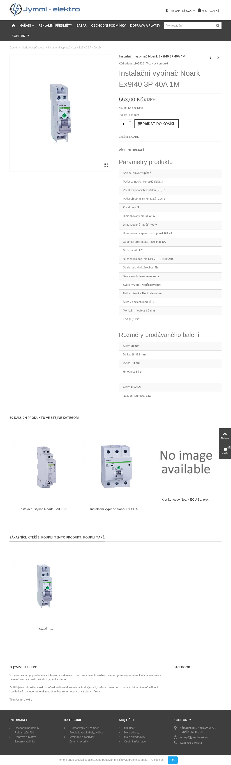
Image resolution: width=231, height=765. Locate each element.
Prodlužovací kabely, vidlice (86, 732)
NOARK (134, 136)
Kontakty (20, 36)
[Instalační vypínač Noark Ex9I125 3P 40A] (115, 466)
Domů (13, 47)
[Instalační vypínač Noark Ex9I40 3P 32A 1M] (45, 586)
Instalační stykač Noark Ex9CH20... (45, 509)
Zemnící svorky (78, 741)
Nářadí (25, 25)
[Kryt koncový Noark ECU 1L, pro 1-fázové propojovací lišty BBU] (186, 462)
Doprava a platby (145, 25)
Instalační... (45, 628)
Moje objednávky (134, 737)
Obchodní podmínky (108, 25)
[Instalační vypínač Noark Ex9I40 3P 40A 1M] (61, 113)
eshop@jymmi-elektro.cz (196, 737)
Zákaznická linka (24, 741)
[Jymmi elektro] (44, 9)
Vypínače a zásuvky (81, 737)
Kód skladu (126, 63)
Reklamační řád (24, 732)
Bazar (81, 25)
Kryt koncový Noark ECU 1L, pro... (186, 499)
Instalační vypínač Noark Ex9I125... (115, 509)
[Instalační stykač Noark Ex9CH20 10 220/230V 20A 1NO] (45, 466)
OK (173, 760)
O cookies (157, 760)
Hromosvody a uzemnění (84, 728)
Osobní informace (134, 741)
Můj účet (128, 728)
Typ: (148, 63)
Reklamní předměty (55, 25)
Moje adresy (131, 732)
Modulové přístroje (32, 47)
